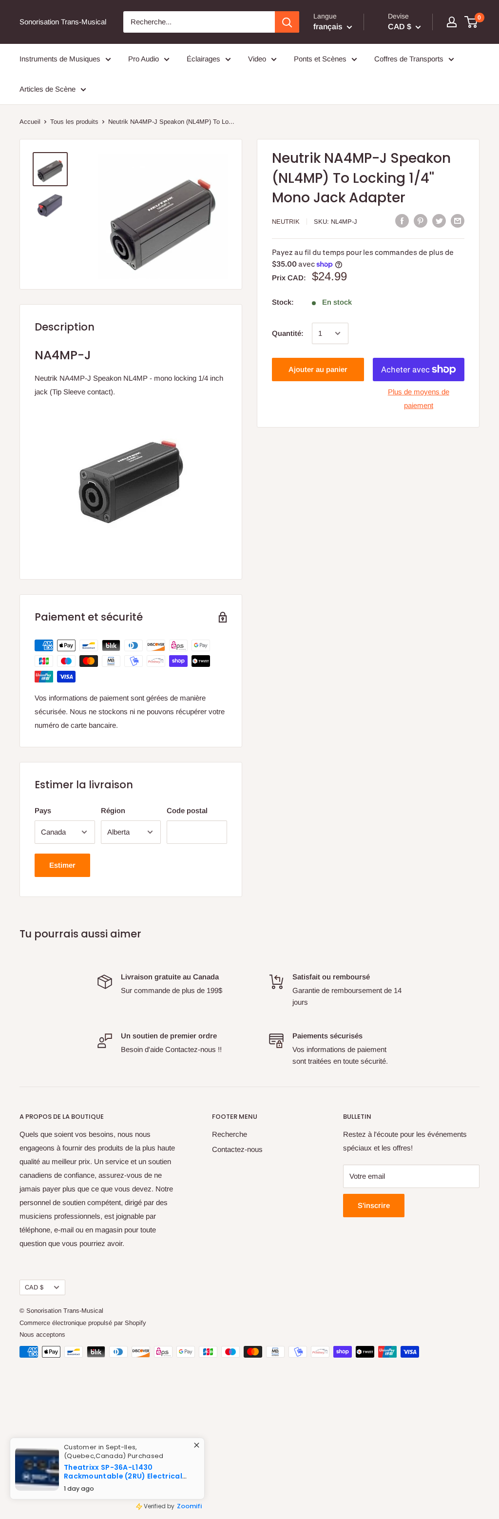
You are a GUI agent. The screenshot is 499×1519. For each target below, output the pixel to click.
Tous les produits (74, 121)
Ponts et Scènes (320, 59)
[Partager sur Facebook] (402, 221)
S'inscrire (374, 1205)
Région (113, 810)
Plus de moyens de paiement (418, 398)
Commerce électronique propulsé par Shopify (82, 1322)
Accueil (29, 121)
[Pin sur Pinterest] (420, 221)
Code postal (187, 810)
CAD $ (34, 1287)
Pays (43, 810)
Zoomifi (197, 1509)
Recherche (229, 1134)
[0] (471, 22)
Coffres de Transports (408, 59)
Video (257, 59)
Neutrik (286, 221)
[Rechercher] (287, 22)
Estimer (62, 865)
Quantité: (288, 333)
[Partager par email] (457, 221)
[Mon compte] (452, 22)
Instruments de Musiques (59, 59)
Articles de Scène (47, 89)
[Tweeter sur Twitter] (439, 221)
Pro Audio (143, 59)
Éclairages (203, 59)
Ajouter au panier (317, 369)
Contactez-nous (237, 1149)
